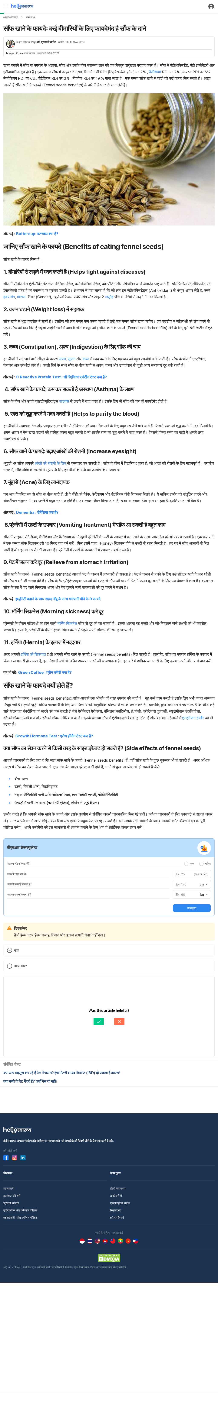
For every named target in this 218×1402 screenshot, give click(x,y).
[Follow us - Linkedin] (23, 1157)
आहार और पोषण (10, 17)
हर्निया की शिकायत (33, 654)
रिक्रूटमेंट (115, 1210)
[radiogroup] (197, 863)
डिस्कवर (7, 1173)
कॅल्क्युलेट (191, 908)
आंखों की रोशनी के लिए (50, 463)
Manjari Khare (15, 53)
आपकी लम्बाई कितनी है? (19, 884)
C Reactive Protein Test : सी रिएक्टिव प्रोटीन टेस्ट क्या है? (61, 377)
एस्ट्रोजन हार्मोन (193, 718)
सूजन (71, 359)
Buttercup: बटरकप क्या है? (37, 233)
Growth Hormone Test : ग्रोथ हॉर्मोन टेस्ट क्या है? (54, 736)
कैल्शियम (155, 72)
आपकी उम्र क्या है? (17, 874)
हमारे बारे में (116, 1196)
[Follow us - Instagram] (14, 1157)
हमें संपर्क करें (117, 1217)
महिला (208, 863)
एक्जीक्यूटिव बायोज (120, 1203)
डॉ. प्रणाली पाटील (46, 42)
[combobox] (203, 884)
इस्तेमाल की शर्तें (11, 1196)
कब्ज (86, 359)
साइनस (64, 401)
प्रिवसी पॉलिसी (11, 1203)
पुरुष (192, 863)
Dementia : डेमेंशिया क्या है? (37, 512)
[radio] (186, 864)
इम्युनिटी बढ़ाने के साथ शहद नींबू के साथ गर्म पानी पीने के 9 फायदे (57, 599)
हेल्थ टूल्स (115, 1173)
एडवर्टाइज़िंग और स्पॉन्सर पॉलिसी (20, 1217)
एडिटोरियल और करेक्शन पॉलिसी (20, 1210)
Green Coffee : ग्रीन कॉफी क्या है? (45, 672)
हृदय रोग (9, 297)
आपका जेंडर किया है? (18, 863)
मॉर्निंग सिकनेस (67, 623)
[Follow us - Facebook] (6, 1157)
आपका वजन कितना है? (19, 894)
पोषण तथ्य (30, 17)
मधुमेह (109, 297)
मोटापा (21, 297)
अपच (62, 359)
